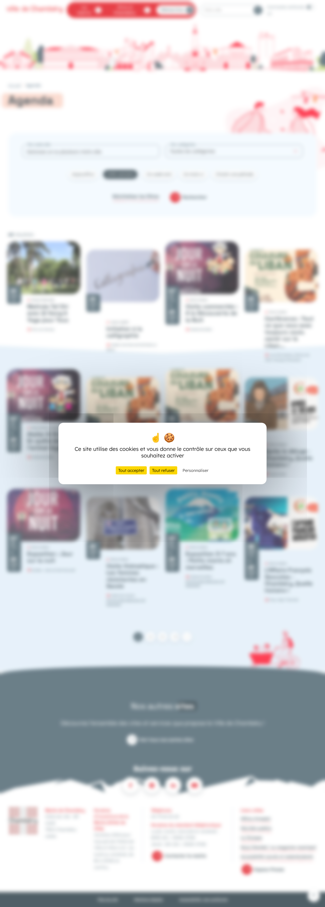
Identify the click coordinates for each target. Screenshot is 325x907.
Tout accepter (131, 470)
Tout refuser (163, 470)
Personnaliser (195, 470)
